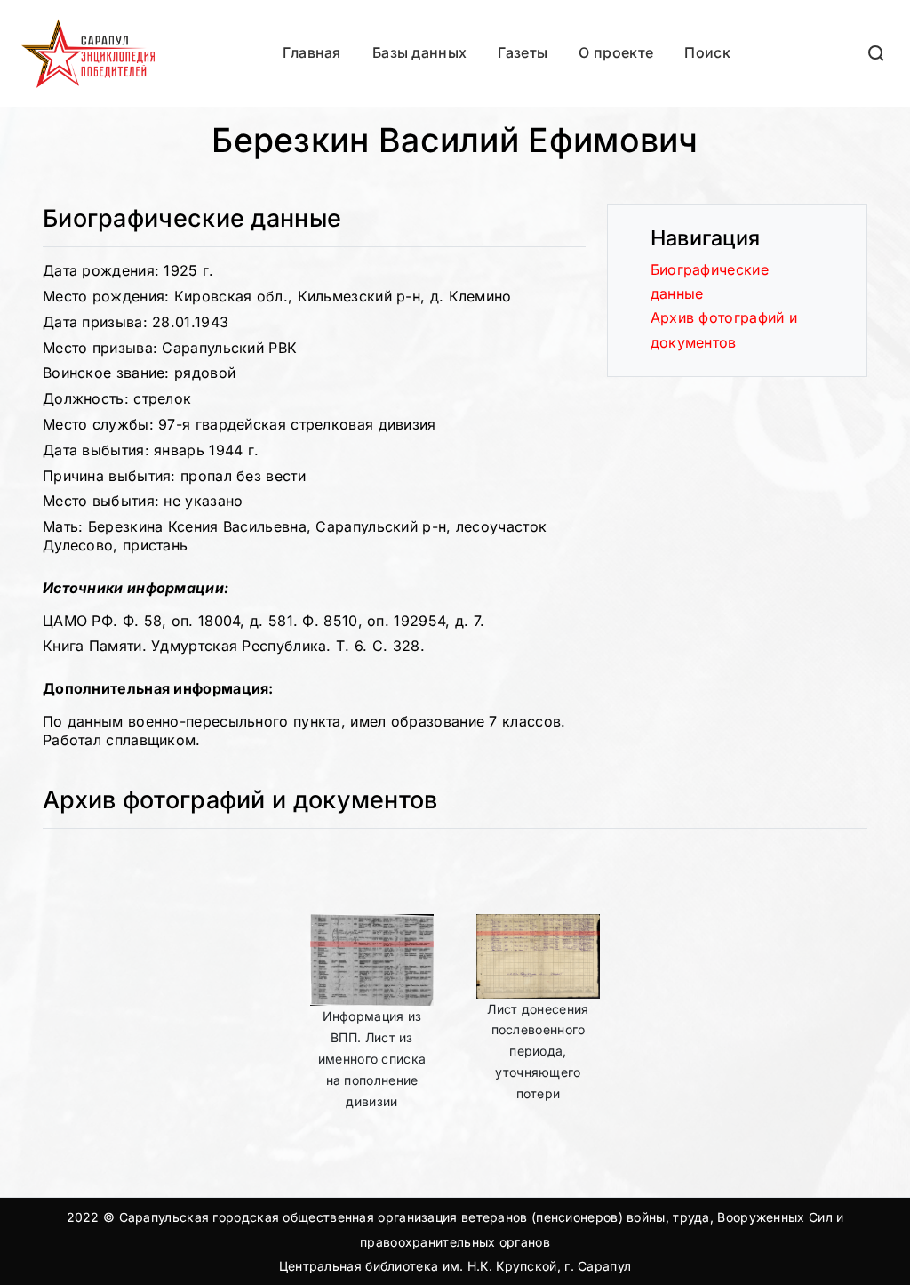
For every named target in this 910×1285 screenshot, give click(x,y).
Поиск (707, 52)
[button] (877, 53)
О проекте (616, 52)
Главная (312, 52)
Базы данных (419, 52)
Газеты (522, 52)
